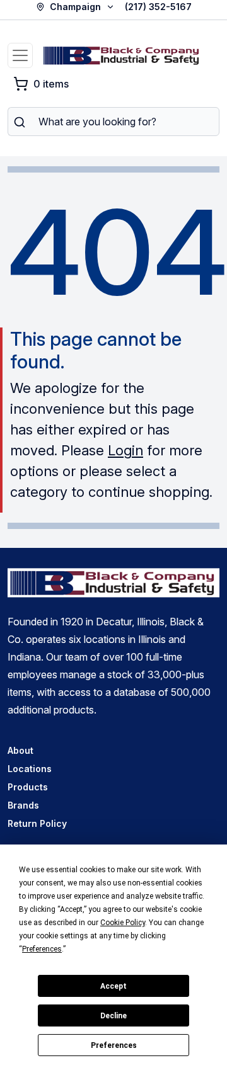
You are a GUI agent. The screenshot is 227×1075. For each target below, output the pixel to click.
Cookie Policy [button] (122, 922)
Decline (113, 1015)
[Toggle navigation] (20, 55)
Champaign (75, 6)
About (20, 750)
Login (125, 450)
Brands (23, 805)
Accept (113, 986)
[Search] (19, 121)
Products (28, 787)
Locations (30, 768)
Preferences (114, 1045)
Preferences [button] (42, 949)
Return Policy (37, 823)
